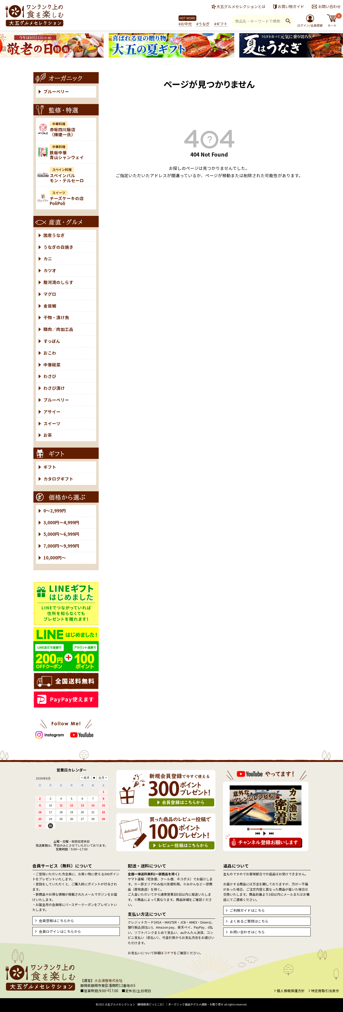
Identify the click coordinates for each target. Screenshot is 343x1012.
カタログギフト (58, 479)
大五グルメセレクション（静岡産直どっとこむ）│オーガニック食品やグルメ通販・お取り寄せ (164, 1004)
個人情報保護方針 (291, 990)
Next (339, 48)
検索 (288, 21)
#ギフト (220, 23)
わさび (49, 376)
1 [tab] (164, 64)
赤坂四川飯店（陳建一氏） (62, 129)
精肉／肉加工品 (58, 329)
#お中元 (185, 23)
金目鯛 (49, 306)
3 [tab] (171, 64)
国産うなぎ (54, 235)
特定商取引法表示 (325, 990)
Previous (3, 48)
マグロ (49, 294)
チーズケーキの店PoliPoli (67, 198)
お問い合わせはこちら (247, 931)
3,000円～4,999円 (61, 522)
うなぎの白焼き (58, 247)
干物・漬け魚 (56, 317)
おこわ (49, 353)
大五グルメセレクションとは (240, 6)
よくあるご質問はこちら (249, 921)
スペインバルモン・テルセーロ (67, 175)
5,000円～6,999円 (61, 534)
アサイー (52, 412)
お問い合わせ (329, 6)
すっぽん (51, 341)
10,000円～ (54, 558)
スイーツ (52, 423)
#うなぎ (203, 23)
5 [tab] (179, 64)
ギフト (49, 467)
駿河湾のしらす (58, 282)
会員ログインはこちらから (60, 931)
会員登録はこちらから (56, 920)
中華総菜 (52, 365)
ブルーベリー (56, 91)
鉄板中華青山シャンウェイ (67, 152)
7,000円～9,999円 (61, 546)
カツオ (49, 270)
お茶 (47, 435)
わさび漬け (54, 388)
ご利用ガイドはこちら (247, 910)
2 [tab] (168, 64)
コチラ (169, 952)
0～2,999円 (54, 511)
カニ (47, 259)
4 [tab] (175, 64)
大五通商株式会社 (108, 980)
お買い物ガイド (291, 6)
